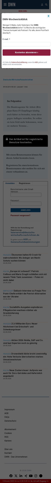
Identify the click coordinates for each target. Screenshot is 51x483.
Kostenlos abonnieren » (26, 52)
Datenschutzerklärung (19, 62)
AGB (36, 62)
